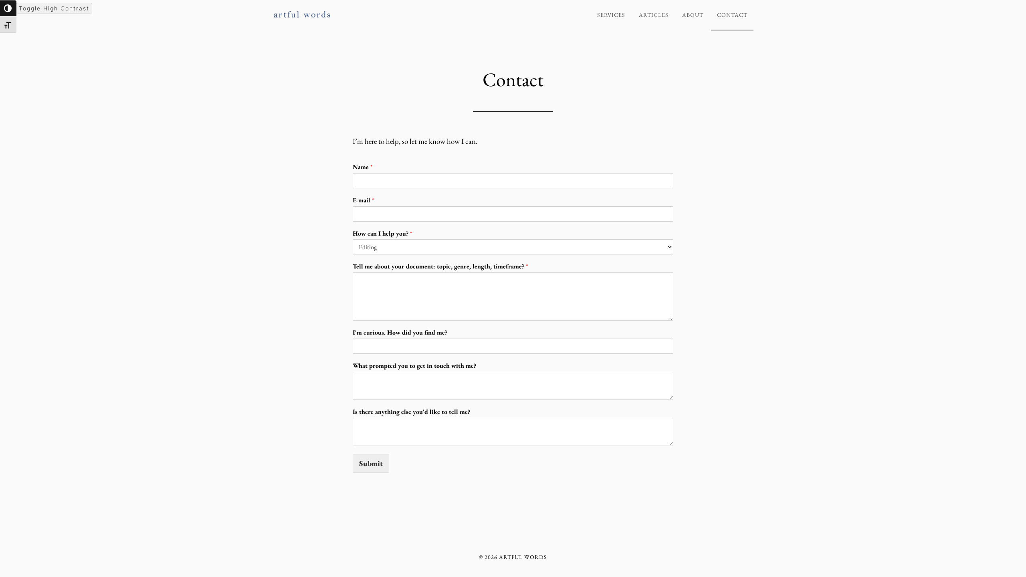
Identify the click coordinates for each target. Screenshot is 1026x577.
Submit (371, 463)
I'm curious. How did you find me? (400, 333)
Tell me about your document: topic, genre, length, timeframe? (440, 266)
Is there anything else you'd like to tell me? (411, 412)
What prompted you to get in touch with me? (414, 366)
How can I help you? (382, 234)
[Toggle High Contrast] (8, 8)
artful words (345, 11)
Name (362, 167)
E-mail (363, 200)
